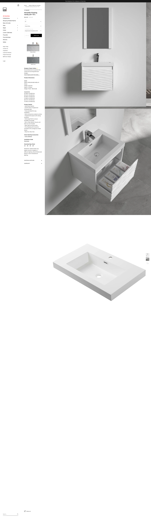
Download (26, 141)
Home (25, 5)
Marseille (27, 10)
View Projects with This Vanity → (32, 74)
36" (30, 145)
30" (27, 145)
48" (33, 145)
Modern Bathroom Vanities (34, 5)
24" (25, 145)
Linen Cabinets (28, 136)
